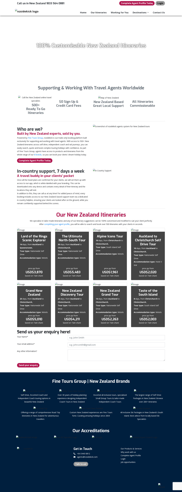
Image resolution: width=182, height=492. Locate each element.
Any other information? (27, 351)
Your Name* (22, 336)
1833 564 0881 (55, 3)
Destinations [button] (140, 12)
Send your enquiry (28, 365)
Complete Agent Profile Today (137, 3)
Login (160, 3)
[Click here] (34, 438)
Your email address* (26, 344)
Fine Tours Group (35, 138)
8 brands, (38, 154)
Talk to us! (80, 464)
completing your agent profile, (57, 224)
